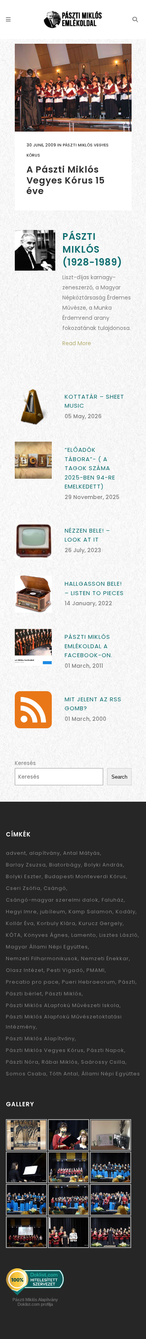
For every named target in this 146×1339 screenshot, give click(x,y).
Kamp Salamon (91, 911)
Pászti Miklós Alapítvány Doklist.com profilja (35, 1302)
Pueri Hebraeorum (88, 982)
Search (119, 777)
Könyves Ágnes (46, 935)
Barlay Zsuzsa (26, 864)
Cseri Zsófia (23, 888)
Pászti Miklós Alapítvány (40, 1038)
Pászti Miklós (63, 993)
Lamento (83, 935)
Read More (76, 343)
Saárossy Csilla (103, 1062)
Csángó (55, 888)
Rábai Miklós (60, 1062)
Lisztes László (118, 935)
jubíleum (52, 911)
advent (16, 853)
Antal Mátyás (81, 853)
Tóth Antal (63, 1073)
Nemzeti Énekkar (105, 958)
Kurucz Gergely (101, 923)
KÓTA (13, 935)
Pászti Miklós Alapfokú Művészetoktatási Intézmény (64, 1022)
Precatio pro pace (32, 982)
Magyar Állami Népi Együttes (47, 946)
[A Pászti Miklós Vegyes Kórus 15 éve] (73, 88)
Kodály (125, 911)
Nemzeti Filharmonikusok (42, 958)
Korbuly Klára (56, 923)
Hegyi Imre (21, 911)
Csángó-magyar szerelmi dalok (52, 900)
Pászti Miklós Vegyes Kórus (45, 1050)
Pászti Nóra (22, 1062)
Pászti (126, 982)
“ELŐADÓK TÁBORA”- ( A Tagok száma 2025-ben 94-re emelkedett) (90, 468)
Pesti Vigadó (65, 970)
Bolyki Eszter (24, 876)
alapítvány (44, 853)
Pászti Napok (105, 1050)
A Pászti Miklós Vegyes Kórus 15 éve (65, 180)
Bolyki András (103, 864)
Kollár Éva (20, 923)
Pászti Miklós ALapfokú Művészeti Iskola (63, 1005)
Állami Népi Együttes (110, 1073)
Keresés (25, 763)
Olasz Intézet (25, 970)
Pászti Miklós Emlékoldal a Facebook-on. (89, 646)
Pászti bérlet (24, 993)
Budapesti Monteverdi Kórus (85, 876)
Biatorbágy (65, 864)
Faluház (113, 900)
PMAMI (95, 970)
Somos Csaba (26, 1073)
